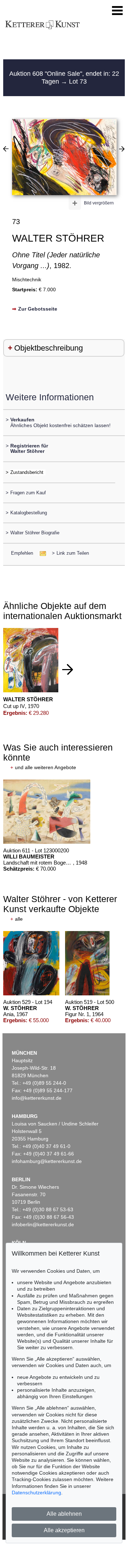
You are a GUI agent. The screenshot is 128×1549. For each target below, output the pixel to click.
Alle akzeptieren (64, 1530)
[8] (121, 149)
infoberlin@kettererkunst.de (43, 1224)
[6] (6, 149)
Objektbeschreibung (48, 347)
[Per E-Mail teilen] (40, 553)
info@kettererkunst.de (37, 1098)
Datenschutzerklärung (36, 1492)
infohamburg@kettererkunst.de (47, 1161)
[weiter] (67, 669)
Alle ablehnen (64, 1514)
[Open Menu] (117, 11)
